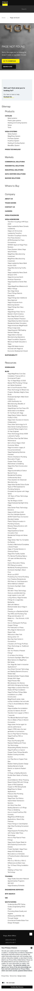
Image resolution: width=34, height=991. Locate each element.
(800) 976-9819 (11, 940)
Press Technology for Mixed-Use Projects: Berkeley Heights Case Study (18, 392)
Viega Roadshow (12, 215)
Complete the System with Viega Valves (18, 492)
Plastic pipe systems (14, 120)
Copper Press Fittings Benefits (18, 752)
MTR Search (10, 894)
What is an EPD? (13, 574)
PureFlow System (13, 141)
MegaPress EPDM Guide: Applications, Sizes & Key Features (16, 819)
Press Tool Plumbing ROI (16, 741)
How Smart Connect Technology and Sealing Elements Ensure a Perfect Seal (18, 671)
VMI (6, 898)
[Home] (5, 2)
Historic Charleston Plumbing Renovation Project (17, 458)
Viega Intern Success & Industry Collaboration (18, 421)
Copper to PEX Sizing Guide (17, 787)
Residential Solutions (14, 166)
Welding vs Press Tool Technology (15, 871)
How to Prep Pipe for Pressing (17, 734)
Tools (9, 127)
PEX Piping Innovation (15, 565)
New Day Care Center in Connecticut (15, 640)
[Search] (31, 9)
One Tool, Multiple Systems (16, 514)
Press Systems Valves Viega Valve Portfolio (17, 250)
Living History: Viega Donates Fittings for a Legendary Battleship (17, 600)
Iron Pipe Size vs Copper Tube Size (17, 760)
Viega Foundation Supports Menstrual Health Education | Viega (17, 341)
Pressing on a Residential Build (18, 611)
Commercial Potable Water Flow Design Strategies (18, 921)
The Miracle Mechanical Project (18, 717)
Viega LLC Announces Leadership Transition (15, 232)
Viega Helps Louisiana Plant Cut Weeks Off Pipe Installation (18, 689)
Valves (10, 125)
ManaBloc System (13, 145)
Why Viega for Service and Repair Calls (16, 631)
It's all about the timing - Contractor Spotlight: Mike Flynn (18, 656)
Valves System (12, 134)
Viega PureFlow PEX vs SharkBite (15, 737)
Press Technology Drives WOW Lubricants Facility (18, 435)
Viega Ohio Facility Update (16, 554)
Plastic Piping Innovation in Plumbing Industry (16, 522)
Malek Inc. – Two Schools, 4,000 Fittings (18, 619)
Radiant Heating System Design (18, 764)
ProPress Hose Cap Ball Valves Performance (18, 439)
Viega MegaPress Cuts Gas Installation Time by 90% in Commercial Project (17, 376)
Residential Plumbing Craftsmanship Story (14, 476)
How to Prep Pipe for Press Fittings (16, 839)
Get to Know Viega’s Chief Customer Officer (16, 444)
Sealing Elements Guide (15, 766)
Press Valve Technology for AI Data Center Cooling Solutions (18, 425)
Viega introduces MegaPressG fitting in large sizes (17, 327)
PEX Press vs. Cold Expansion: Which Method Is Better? (18, 582)
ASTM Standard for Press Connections (16, 241)
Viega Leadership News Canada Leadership (18, 227)
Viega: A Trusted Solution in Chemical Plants (17, 550)
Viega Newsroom (12, 219)
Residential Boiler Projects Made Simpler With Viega (18, 677)
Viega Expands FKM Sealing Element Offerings (17, 331)
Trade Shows (10, 203)
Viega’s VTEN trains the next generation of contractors (17, 730)
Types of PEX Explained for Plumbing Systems (16, 488)
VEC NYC (11, 883)
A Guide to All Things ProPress (18, 644)
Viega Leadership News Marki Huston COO (17, 264)
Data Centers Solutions (15, 174)
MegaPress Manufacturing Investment (16, 255)
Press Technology (13, 149)
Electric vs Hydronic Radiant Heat (17, 769)
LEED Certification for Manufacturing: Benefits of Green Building (16, 403)
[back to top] (30, 934)
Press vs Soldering (14, 810)
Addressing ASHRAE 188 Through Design (16, 917)
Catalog (8, 116)
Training (8, 876)
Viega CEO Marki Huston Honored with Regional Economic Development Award (18, 348)
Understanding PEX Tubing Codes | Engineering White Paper (16, 906)
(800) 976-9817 (11, 942)
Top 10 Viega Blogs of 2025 (17, 380)
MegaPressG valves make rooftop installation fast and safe (18, 700)
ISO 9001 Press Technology (17, 590)
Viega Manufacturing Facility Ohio (17, 269)
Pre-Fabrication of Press (16, 627)
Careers (8, 211)
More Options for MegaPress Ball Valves (17, 661)
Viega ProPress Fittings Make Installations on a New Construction (17, 694)
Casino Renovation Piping (16, 563)
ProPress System (13, 138)
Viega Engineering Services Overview (16, 453)
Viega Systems (11, 131)
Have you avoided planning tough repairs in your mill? (16, 594)
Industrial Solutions (14, 170)
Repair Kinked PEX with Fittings (18, 782)
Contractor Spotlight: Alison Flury (17, 571)
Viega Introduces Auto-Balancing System (15, 303)
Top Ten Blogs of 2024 (15, 500)
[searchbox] (15, 9)
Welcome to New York (15, 634)
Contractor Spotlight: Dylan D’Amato (17, 587)
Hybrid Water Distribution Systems (16, 802)
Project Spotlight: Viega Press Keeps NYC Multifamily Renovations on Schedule (17, 851)
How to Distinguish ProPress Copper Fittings (17, 624)
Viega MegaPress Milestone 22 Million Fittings (18, 287)
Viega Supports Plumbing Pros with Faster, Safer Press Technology (18, 833)
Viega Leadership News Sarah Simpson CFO (17, 274)
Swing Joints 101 (13, 637)
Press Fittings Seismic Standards (15, 294)
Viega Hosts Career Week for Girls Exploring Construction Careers (17, 844)
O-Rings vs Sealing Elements (17, 773)
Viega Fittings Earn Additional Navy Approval (17, 299)
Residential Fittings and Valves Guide (17, 536)
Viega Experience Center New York (17, 283)
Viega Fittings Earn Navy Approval (15, 308)
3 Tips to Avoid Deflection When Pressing (18, 705)
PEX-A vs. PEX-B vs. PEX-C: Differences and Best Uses (17, 862)
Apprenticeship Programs (16, 881)
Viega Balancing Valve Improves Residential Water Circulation (18, 322)
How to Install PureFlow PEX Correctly (17, 813)
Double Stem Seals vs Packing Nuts (18, 776)
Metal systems (12, 118)
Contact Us (8, 97)
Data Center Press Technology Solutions (17, 509)
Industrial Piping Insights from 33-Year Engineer (17, 430)
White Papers (10, 902)
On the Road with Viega (15, 413)
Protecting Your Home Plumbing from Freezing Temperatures (18, 578)
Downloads (10, 367)
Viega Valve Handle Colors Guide (18, 484)
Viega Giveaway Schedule (16, 885)
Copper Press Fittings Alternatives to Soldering (16, 462)
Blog (7, 371)
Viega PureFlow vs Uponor (16, 750)
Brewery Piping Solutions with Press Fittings (17, 527)
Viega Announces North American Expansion (15, 278)
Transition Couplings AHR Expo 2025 (18, 223)
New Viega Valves (13, 291)
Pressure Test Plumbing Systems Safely (15, 795)
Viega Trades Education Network (18, 879)
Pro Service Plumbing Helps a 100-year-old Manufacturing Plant (17, 558)
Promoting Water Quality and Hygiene (17, 912)
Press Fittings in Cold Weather (18, 824)
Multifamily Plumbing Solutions (18, 567)
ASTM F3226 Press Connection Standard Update (18, 518)
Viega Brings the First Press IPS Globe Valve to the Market (18, 409)
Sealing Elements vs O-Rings (17, 807)
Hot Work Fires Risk (14, 805)
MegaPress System (14, 136)
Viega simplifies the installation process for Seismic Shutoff (18, 709)
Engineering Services (14, 890)
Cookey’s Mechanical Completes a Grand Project (18, 546)
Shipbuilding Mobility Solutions (18, 747)
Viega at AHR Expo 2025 (16, 512)
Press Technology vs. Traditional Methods (18, 647)
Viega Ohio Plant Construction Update (18, 467)
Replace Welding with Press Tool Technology (17, 744)
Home (3, 17)
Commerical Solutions (15, 162)
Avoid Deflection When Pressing (18, 780)
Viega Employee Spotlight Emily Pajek (18, 504)
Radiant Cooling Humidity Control (16, 756)
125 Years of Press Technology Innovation (18, 497)
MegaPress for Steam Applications (15, 790)
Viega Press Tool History (15, 798)
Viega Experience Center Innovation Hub (16, 532)
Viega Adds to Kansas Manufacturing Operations (16, 336)
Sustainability (11, 355)
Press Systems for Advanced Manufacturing (17, 481)
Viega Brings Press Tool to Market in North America (16, 313)
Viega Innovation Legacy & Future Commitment (16, 449)
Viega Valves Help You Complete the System (18, 541)
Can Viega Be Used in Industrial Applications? (18, 666)
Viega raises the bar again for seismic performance (17, 726)
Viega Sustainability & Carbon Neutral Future (17, 472)
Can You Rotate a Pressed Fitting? (16, 652)
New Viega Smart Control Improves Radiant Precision (17, 317)
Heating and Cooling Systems (17, 123)
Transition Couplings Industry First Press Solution (17, 237)
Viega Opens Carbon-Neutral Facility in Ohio (17, 416)
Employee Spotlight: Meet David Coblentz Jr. (18, 398)
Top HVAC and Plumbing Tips (17, 614)
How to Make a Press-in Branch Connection (18, 721)
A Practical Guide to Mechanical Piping (18, 857)
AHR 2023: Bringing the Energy (18, 685)
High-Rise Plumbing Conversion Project (18, 827)
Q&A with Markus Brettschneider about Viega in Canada (17, 607)
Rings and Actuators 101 (16, 616)
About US (9, 199)
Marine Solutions (12, 178)
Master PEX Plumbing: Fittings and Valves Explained (18, 384)
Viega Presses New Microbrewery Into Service (16, 682)
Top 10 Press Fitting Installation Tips (18, 866)
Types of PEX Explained (15, 784)
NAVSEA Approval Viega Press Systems (17, 246)
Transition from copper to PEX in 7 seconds (18, 714)
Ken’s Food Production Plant (17, 387)
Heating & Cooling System (16, 143)
